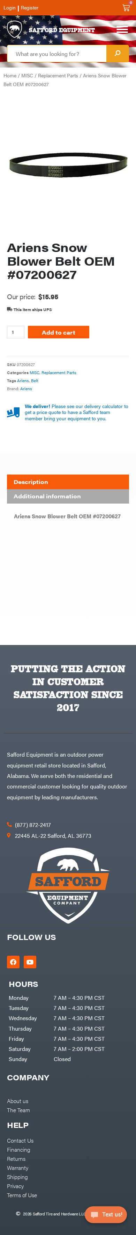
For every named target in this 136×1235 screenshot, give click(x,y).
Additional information (47, 496)
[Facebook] (13, 962)
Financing (18, 1149)
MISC (27, 75)
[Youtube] (30, 962)
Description (31, 482)
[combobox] (56, 53)
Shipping (17, 1176)
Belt (34, 380)
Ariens (23, 380)
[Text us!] (106, 1217)
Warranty (17, 1167)
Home (9, 75)
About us (17, 1100)
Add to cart (58, 332)
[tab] (68, 482)
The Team (18, 1110)
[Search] (117, 53)
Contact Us (20, 1140)
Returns (16, 1158)
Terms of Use (22, 1195)
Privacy (15, 1185)
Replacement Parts (58, 75)
